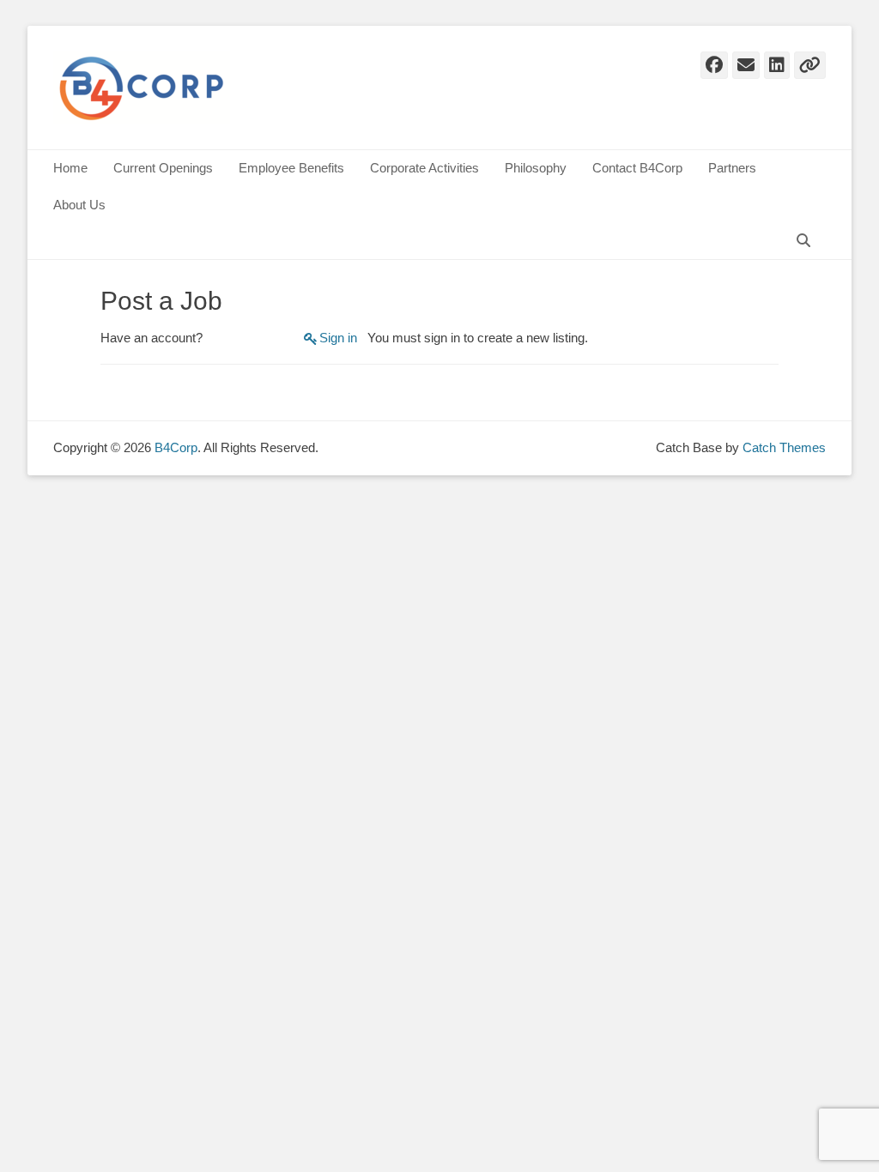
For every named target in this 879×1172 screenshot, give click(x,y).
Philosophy (536, 167)
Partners (732, 167)
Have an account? (151, 337)
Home (70, 167)
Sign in (338, 337)
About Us (79, 204)
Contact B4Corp (637, 167)
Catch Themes (784, 447)
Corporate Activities (424, 167)
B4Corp (176, 447)
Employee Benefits (291, 167)
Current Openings (163, 167)
